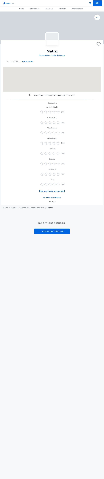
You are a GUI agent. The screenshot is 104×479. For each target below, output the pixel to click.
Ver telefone (27, 61)
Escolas (49, 9)
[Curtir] (98, 44)
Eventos (62, 9)
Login (97, 3)
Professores (77, 9)
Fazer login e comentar (52, 231)
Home (21, 9)
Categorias (34, 9)
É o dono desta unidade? (52, 197)
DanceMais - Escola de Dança (52, 55)
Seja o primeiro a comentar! (52, 191)
